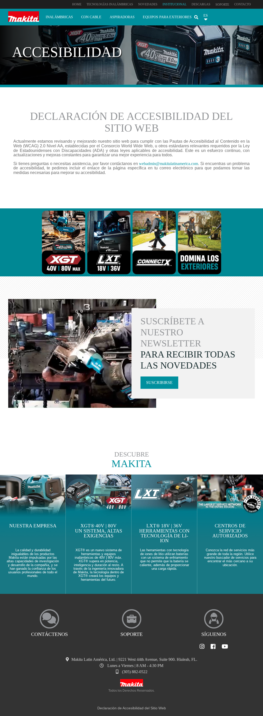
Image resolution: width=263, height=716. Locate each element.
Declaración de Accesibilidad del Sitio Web (131, 708)
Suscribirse (159, 382)
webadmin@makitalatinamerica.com (168, 163)
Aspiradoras (122, 17)
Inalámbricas (59, 17)
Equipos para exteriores (167, 17)
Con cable (91, 17)
